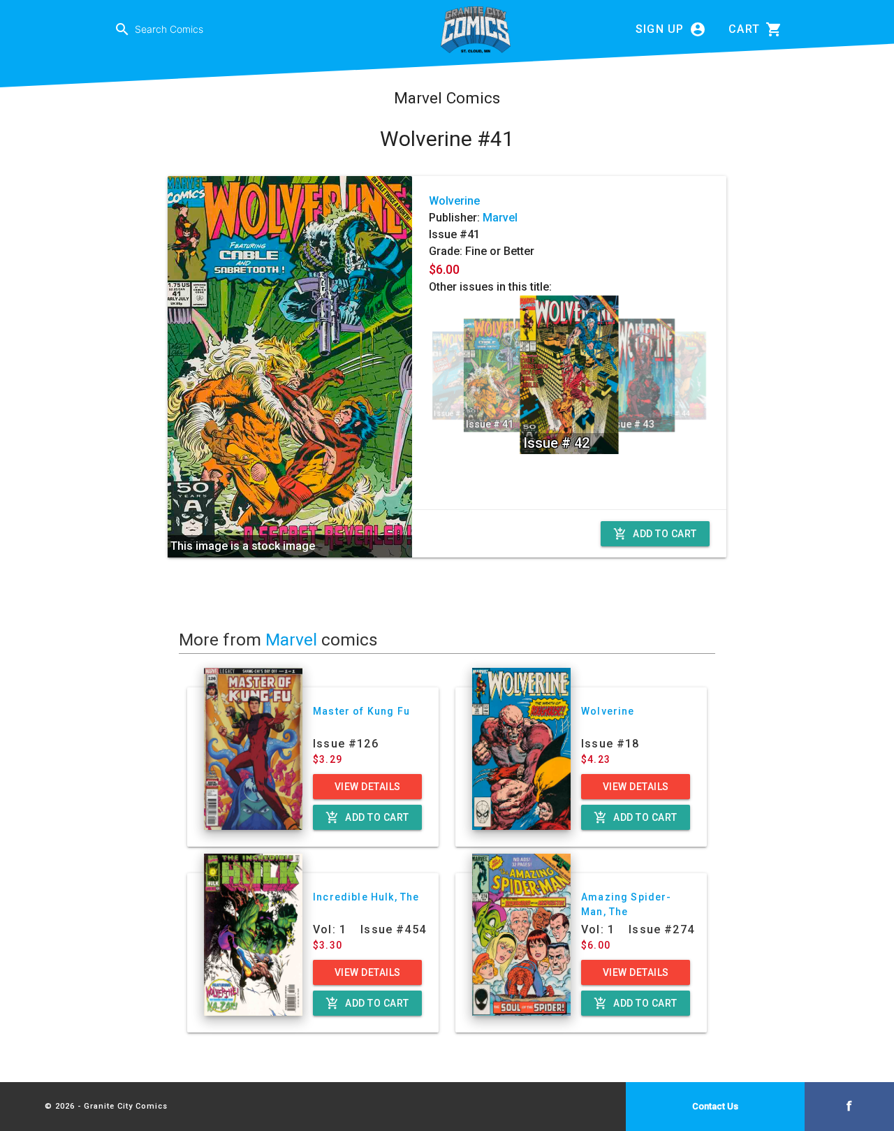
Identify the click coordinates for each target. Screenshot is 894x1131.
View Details (368, 786)
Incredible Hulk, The (366, 897)
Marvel (500, 217)
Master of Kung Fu (361, 711)
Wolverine (454, 200)
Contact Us (715, 1106)
